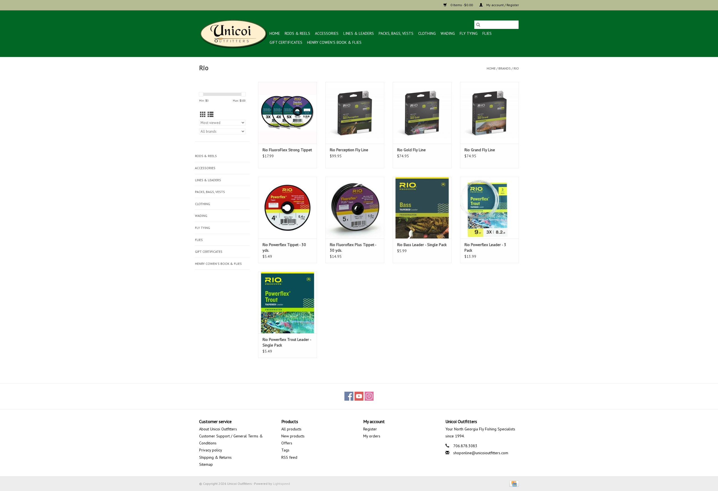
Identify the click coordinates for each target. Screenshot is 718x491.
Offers (286, 443)
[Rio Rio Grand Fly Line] (489, 113)
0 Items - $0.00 (462, 5)
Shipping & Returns (215, 457)
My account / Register (502, 5)
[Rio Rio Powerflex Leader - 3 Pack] (489, 207)
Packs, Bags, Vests (396, 33)
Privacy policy (210, 450)
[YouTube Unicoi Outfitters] (359, 396)
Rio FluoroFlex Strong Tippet (287, 149)
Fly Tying (469, 33)
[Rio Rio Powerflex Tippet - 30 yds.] (287, 207)
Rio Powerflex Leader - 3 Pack (485, 247)
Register (370, 429)
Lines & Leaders (358, 33)
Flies (487, 33)
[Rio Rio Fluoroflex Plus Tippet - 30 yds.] (354, 207)
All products (291, 429)
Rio (516, 68)
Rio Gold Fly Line (411, 149)
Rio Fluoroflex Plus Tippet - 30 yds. (353, 247)
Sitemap (206, 464)
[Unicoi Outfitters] (233, 33)
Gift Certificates (286, 42)
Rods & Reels (297, 33)
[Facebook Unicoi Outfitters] (348, 396)
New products (293, 436)
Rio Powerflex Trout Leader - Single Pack (287, 342)
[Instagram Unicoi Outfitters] (369, 396)
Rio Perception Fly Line (349, 149)
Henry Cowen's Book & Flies (334, 42)
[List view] (210, 114)
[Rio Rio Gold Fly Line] (422, 113)
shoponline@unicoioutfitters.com (480, 452)
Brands (504, 68)
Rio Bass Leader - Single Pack (422, 244)
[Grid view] (203, 114)
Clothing (427, 33)
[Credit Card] (513, 483)
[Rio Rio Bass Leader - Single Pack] (422, 207)
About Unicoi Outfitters (218, 429)
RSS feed (289, 457)
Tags (285, 450)
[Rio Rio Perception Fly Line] (354, 113)
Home (275, 33)
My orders (371, 436)
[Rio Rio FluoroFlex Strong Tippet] (287, 113)
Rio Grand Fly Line (479, 149)
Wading (448, 33)
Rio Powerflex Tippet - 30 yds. (284, 247)
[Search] (478, 24)
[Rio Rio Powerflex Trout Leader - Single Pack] (287, 302)
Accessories (327, 33)
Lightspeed (281, 483)
